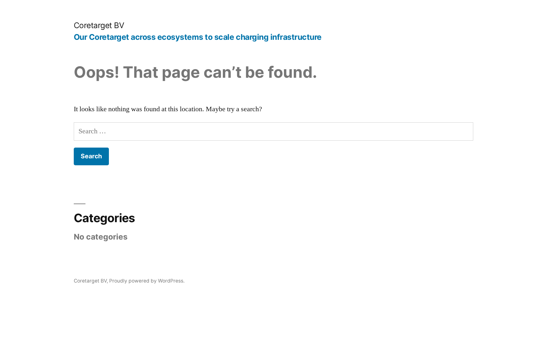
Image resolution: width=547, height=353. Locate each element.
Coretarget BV (99, 25)
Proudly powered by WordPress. (147, 281)
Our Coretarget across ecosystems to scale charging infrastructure (198, 37)
